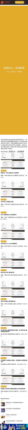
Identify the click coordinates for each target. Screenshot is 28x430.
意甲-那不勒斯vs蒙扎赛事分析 (8, 301)
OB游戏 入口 (19, 2)
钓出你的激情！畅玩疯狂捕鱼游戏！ (13, 408)
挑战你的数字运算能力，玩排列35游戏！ (14, 420)
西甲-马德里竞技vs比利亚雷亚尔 (9, 214)
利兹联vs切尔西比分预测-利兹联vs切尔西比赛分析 (13, 388)
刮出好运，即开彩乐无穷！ (11, 414)
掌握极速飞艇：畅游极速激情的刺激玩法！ (15, 402)
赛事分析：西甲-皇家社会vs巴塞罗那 (10, 172)
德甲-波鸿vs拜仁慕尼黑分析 (7, 272)
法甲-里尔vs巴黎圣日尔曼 (7, 201)
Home (8, 71)
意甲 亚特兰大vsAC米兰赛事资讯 (9, 243)
